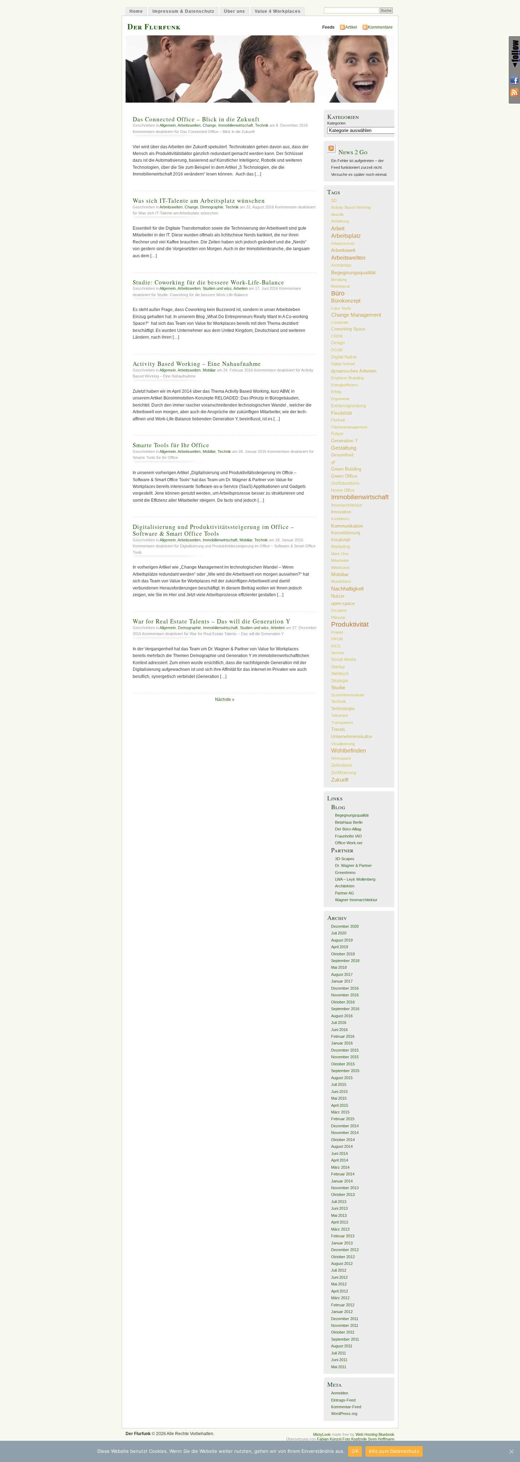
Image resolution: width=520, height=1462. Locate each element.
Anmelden (339, 1393)
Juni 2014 (339, 1153)
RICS (335, 646)
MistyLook (322, 1434)
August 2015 (342, 1078)
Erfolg (336, 392)
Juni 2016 (339, 1030)
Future (337, 433)
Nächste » (225, 699)
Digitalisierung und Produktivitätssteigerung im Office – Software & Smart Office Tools (213, 530)
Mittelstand (340, 567)
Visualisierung (343, 744)
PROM (337, 639)
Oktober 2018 (343, 954)
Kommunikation (347, 526)
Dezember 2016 (345, 988)
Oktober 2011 (342, 1332)
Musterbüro (341, 581)
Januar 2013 (342, 1243)
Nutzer (338, 596)
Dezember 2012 (345, 1250)
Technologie (343, 708)
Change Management (356, 315)
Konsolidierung (345, 532)
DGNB (336, 350)
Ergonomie (340, 399)
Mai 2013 (339, 1215)
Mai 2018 (339, 967)
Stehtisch (340, 673)
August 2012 (342, 1263)
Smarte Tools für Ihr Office (171, 445)
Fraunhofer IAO (348, 836)
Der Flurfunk (154, 26)
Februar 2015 (342, 1119)
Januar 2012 (342, 1312)
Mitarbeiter (340, 560)
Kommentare (380, 27)
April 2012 (339, 1291)
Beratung (339, 279)
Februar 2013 (342, 1236)
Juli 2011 (338, 1353)
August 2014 (342, 1146)
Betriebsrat (340, 286)
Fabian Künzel (329, 1439)
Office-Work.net (348, 843)
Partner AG (344, 893)
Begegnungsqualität (353, 272)
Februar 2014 (342, 1174)
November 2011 (344, 1325)
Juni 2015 (339, 1091)
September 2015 (345, 1071)
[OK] (511, 1451)
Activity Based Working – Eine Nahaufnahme (197, 363)
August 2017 (342, 974)
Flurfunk (338, 420)
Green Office (344, 476)
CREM (336, 336)
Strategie (339, 681)
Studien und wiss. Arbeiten (225, 288)
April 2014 (339, 1160)
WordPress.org (344, 1413)
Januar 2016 (342, 1043)
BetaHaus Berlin (349, 822)
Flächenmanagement (349, 427)
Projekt (337, 632)
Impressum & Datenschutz (183, 11)
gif (333, 462)
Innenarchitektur (346, 505)
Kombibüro (340, 519)
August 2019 (342, 940)
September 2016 (345, 1009)
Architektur (341, 265)
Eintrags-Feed (343, 1400)
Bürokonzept (345, 301)
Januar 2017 (342, 981)
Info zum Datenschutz (394, 1451)
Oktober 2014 (343, 1140)
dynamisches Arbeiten (353, 371)
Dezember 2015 (345, 1050)
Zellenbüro (341, 765)
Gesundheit (342, 455)
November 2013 (345, 1188)
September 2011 (345, 1339)
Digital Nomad (343, 364)
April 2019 (339, 947)
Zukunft (339, 780)
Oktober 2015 (343, 1064)
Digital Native (344, 357)
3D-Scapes (344, 859)
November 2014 (345, 1132)
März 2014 (340, 1167)
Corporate (339, 322)
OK (355, 1451)
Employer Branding (347, 378)
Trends (338, 729)
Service (337, 653)
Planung (338, 617)
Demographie (211, 207)
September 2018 (345, 961)
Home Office (343, 490)
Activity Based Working (351, 207)
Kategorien (336, 123)
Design (338, 343)
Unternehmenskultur (351, 736)
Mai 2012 (339, 1284)
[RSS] (514, 92)
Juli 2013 (338, 1201)
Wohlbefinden (348, 751)
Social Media (343, 659)
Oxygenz (339, 610)
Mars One (339, 554)
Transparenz (342, 722)
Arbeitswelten (189, 125)
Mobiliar (209, 370)
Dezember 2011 (344, 1319)
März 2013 (340, 1229)
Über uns (234, 11)
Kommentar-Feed (346, 1407)
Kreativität (340, 539)
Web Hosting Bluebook (375, 1434)
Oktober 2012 (343, 1257)
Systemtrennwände (347, 695)
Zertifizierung (343, 772)
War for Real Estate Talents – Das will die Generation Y (211, 621)
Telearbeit (339, 715)
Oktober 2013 (343, 1194)
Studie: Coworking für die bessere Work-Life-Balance (208, 282)
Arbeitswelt (343, 250)
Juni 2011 (339, 1360)
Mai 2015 (339, 1098)
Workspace (341, 758)
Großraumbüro (345, 483)
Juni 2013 (339, 1208)
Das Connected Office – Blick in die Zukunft (196, 119)
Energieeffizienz (344, 385)
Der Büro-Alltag (348, 829)
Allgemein (168, 125)
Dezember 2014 (345, 1126)
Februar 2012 (342, 1305)
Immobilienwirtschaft (235, 125)
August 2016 (342, 1016)
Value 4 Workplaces (278, 11)
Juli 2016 (338, 1022)
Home (136, 11)
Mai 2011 (338, 1367)
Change (209, 125)
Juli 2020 (338, 933)
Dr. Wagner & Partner (353, 865)
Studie (338, 687)
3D (334, 200)
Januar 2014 (342, 1181)
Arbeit (338, 228)
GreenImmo (345, 872)
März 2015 (340, 1112)
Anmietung (340, 221)
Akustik (337, 214)
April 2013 (339, 1222)
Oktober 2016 (343, 1002)
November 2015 (345, 1057)
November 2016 (345, 995)
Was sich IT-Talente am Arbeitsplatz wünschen (199, 200)
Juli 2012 (338, 1270)
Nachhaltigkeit (347, 589)
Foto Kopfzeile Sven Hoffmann (368, 1439)
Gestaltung (343, 448)
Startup (338, 666)
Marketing (340, 546)
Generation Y (344, 440)
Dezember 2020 (345, 926)
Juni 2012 (339, 1277)
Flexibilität (341, 413)
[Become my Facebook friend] (514, 80)
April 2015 (339, 1105)
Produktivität (350, 624)
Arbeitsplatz (346, 235)
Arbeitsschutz (343, 243)
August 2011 (341, 1346)
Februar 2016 (342, 1036)
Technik (261, 125)
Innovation (341, 512)
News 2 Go (353, 152)
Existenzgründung (348, 405)
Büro (338, 293)
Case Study (341, 308)
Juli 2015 (338, 1084)
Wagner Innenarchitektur (356, 900)
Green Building (346, 469)
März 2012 (340, 1298)
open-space (343, 603)
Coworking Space (348, 329)
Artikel (351, 27)
